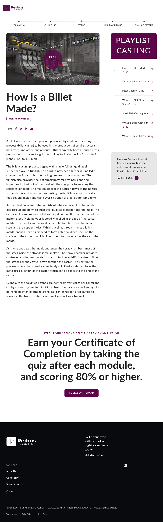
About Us (11, 471)
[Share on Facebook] (16, 129)
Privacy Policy (42, 514)
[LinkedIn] (125, 465)
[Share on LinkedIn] (26, 129)
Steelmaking (50, 25)
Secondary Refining (113, 25)
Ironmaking (19, 25)
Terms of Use (12, 485)
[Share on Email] (31, 129)
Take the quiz (125, 178)
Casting (81, 25)
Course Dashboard (81, 393)
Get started (92, 455)
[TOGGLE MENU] (158, 8)
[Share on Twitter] (21, 129)
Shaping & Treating (144, 25)
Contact (10, 491)
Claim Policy (12, 478)
